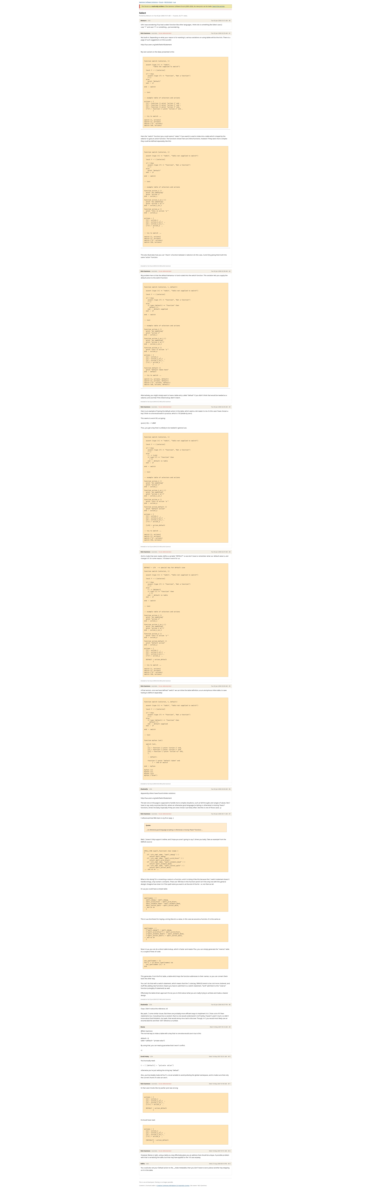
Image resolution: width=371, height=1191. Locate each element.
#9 (229, 1027)
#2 (229, 271)
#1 (229, 33)
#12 (229, 1151)
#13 (229, 1164)
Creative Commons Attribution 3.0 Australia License (173, 1185)
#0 (229, 20)
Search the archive (218, 6)
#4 (229, 552)
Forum (161, 2)
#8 (229, 1004)
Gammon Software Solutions (148, 2)
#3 (229, 407)
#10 (229, 1056)
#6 (229, 789)
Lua (174, 2)
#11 (229, 1084)
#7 (229, 814)
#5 (229, 686)
